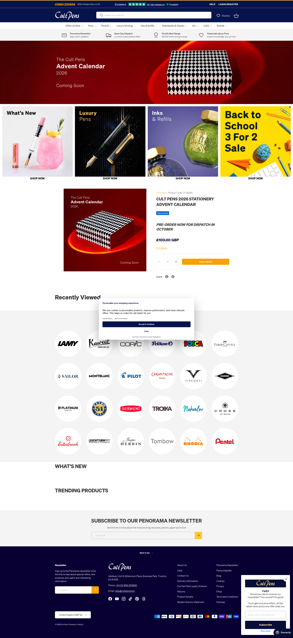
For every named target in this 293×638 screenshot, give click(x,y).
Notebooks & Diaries (173, 25)
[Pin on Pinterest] (173, 277)
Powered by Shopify (75, 624)
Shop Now (37, 178)
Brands (220, 25)
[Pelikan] (162, 343)
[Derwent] (131, 408)
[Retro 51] (99, 408)
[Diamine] (225, 376)
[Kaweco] (99, 343)
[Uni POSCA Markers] (193, 343)
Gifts (206, 25)
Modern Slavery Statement (190, 602)
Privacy (220, 586)
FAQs (219, 591)
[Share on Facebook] (167, 277)
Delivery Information (187, 580)
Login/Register (228, 4)
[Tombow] (162, 441)
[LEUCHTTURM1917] (99, 441)
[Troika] (162, 408)
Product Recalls (185, 596)
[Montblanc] (99, 376)
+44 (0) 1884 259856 (126, 585)
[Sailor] (68, 376)
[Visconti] (193, 376)
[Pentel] (225, 441)
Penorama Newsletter (227, 565)
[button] (236, 15)
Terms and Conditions (227, 596)
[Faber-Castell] (225, 343)
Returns (181, 591)
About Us (182, 565)
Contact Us (182, 575)
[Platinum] (68, 408)
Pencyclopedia (224, 570)
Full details (161, 247)
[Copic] (131, 343)
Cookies (220, 580)
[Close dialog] (286, 579)
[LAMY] (68, 343)
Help (212, 4)
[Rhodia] (193, 441)
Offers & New (72, 25)
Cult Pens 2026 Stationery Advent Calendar (185, 201)
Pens (90, 25)
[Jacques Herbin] (131, 441)
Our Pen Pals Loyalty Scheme (192, 586)
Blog (218, 575)
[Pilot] (131, 376)
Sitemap (220, 602)
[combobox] (153, 15)
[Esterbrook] (68, 441)
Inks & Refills (147, 25)
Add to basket (205, 261)
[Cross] (225, 408)
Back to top (145, 552)
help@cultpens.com (125, 590)
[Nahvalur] (193, 408)
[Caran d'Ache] (162, 376)
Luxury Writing (125, 25)
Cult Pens (161, 192)
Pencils (105, 25)
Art (194, 25)
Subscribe (265, 625)
